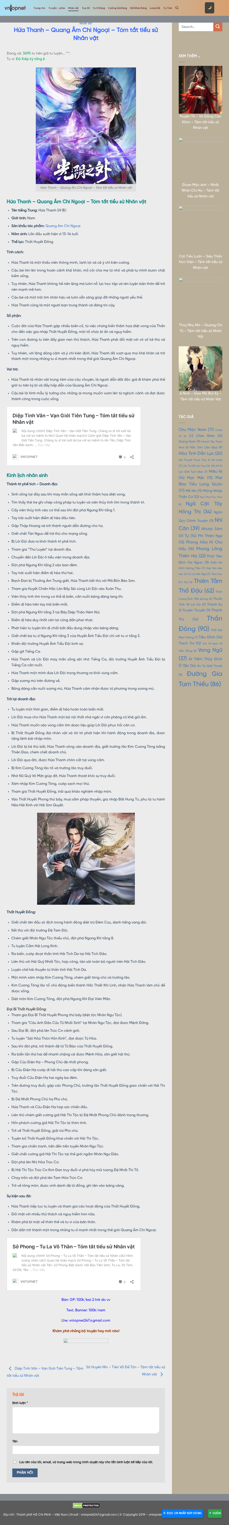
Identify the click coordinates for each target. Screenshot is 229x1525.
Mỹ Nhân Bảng (138, 7)
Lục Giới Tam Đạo (193, 471)
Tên (14, 1441)
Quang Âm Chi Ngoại (63, 226)
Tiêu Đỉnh (210, 637)
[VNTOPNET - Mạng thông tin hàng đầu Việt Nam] (15, 7)
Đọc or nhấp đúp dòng (184, 1513)
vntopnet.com (159, 1515)
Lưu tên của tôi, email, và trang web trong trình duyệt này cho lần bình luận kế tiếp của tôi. (86, 1462)
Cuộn (216, 1513)
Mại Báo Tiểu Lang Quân (200, 484)
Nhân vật (73, 7)
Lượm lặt (155, 7)
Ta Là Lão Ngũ (199, 574)
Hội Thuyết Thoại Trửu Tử (196, 460)
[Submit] (217, 27)
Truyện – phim (56, 7)
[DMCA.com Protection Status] (86, 1505)
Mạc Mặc (200, 478)
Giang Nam (189, 441)
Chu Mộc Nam (196, 430)
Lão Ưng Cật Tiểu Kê (209, 466)
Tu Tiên (167, 7)
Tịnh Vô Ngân (212, 643)
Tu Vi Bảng (99, 7)
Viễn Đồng (187, 651)
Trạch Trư (190, 643)
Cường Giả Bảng (117, 7)
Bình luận (20, 1403)
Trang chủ (39, 7)
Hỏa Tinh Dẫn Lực (200, 453)
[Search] (176, 8)
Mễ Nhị (193, 491)
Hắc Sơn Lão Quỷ (206, 447)
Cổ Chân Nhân (205, 436)
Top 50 (85, 7)
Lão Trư (189, 466)
